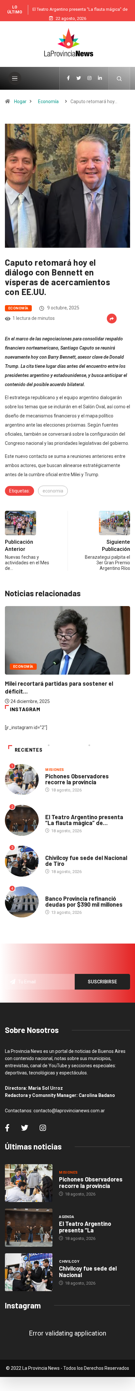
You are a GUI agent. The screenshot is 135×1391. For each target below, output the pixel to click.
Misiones (54, 770)
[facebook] (68, 78)
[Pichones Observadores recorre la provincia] (28, 1183)
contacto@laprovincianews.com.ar (69, 1110)
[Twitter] (78, 78)
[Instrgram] (89, 78)
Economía (48, 101)
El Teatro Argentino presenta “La (85, 1227)
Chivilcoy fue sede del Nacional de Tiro (86, 860)
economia (53, 490)
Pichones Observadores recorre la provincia (77, 779)
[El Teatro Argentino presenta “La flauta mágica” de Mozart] (28, 1227)
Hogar (20, 101)
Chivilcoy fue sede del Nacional (88, 1271)
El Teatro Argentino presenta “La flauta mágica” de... (84, 819)
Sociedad (55, 892)
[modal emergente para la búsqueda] (119, 78)
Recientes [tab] (29, 750)
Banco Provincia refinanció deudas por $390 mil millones (84, 901)
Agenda (53, 810)
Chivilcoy (55, 851)
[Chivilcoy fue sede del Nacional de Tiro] (28, 1272)
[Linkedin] (100, 78)
